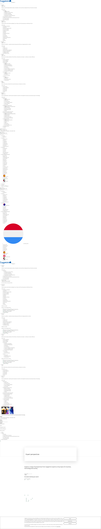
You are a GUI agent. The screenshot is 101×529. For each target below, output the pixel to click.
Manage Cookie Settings (30, 519)
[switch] (8, 130)
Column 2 (27, 512)
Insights (27, 481)
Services (4, 42)
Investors (27, 486)
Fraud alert (27, 493)
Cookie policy (27, 492)
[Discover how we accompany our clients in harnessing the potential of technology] (51, 410)
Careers (4, 55)
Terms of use (27, 487)
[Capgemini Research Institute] (51, 280)
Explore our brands (4, 305)
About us (4, 93)
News (4, 82)
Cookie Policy (58, 526)
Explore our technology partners (6, 307)
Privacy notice (29, 516)
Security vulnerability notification (30, 490)
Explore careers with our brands (6, 358)
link (2, 42)
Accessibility (27, 488)
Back (5, 11)
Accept (70, 518)
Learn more (3, 9)
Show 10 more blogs (27, 478)
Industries (4, 21)
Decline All (70, 523)
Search (1, 416)
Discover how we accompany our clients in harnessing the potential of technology (13, 414)
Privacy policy (27, 489)
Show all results (2, 430)
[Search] (0, 3)
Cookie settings (28, 491)
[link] (7, 2)
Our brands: (25, 496)
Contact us (29, 510)
